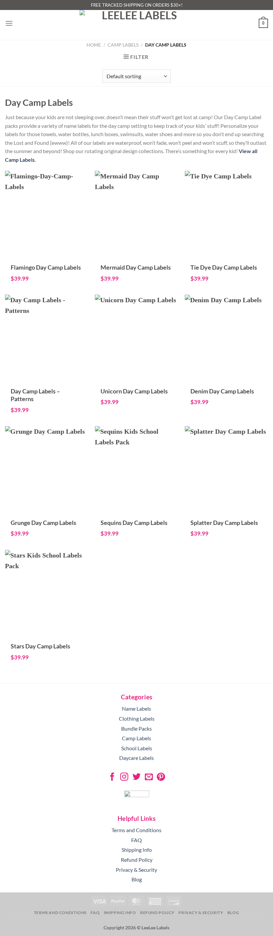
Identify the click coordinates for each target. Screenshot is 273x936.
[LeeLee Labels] (136, 23)
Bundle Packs (136, 728)
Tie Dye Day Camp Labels (223, 267)
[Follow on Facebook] (112, 777)
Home (94, 45)
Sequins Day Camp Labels (134, 522)
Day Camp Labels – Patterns (35, 394)
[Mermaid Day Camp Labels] (136, 256)
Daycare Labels (136, 758)
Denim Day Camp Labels (222, 391)
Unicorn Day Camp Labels (134, 391)
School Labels (136, 748)
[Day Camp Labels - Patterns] (46, 379)
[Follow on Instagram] (124, 777)
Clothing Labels (136, 718)
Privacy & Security (136, 869)
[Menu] (9, 23)
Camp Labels (123, 45)
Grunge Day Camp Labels (43, 522)
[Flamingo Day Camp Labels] (46, 256)
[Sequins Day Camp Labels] (136, 511)
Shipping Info (137, 849)
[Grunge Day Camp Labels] (46, 511)
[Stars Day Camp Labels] (46, 634)
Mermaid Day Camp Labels (136, 267)
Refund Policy (136, 859)
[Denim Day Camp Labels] (226, 379)
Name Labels (136, 708)
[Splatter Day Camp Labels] (226, 511)
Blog (137, 879)
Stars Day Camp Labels (40, 646)
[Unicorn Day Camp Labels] (136, 379)
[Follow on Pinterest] (161, 777)
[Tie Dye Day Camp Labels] (226, 256)
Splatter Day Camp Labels (224, 522)
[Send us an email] (148, 777)
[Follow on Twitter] (136, 777)
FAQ (136, 840)
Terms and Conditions (136, 830)
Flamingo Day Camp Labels (46, 267)
